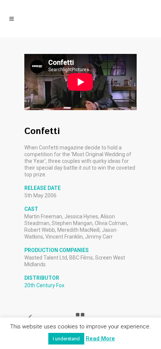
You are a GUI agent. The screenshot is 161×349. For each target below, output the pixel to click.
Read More (100, 338)
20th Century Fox (44, 285)
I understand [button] (66, 339)
